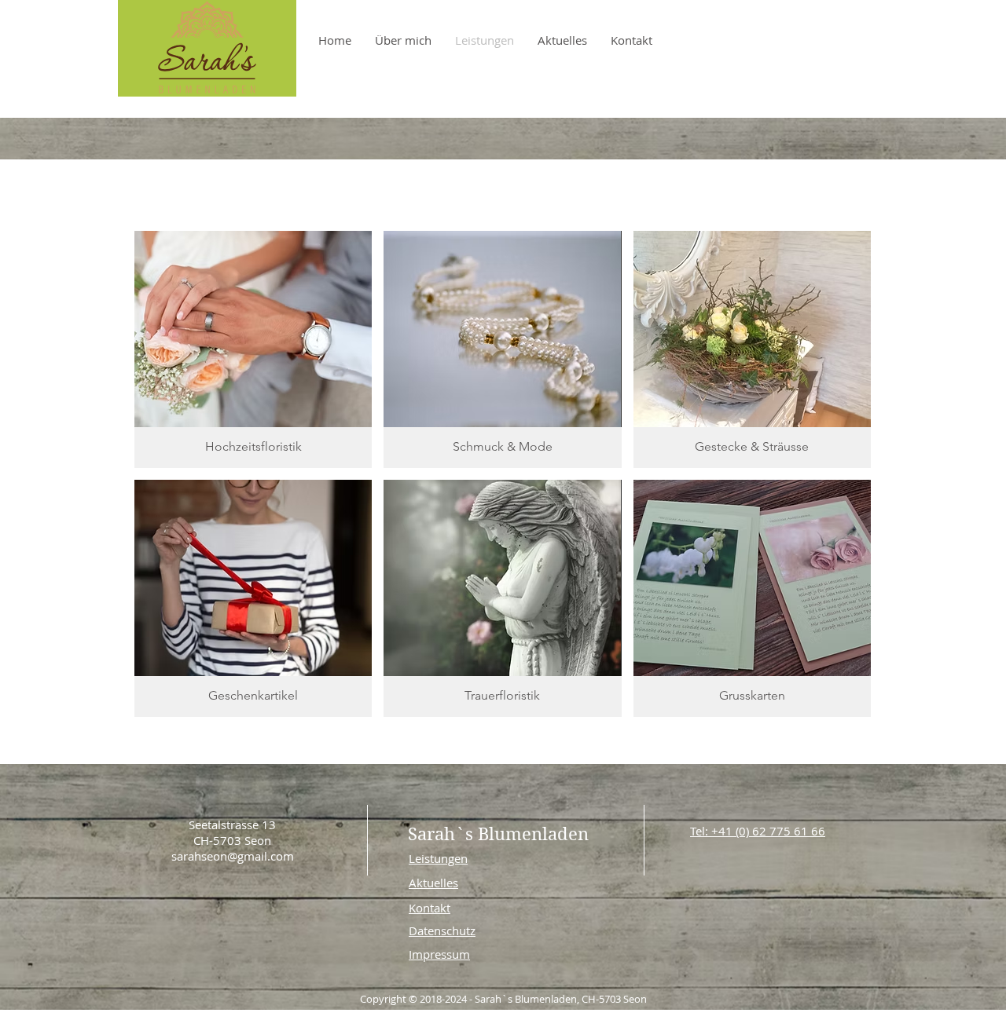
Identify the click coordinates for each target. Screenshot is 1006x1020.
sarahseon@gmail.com (232, 856)
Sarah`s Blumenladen (498, 834)
